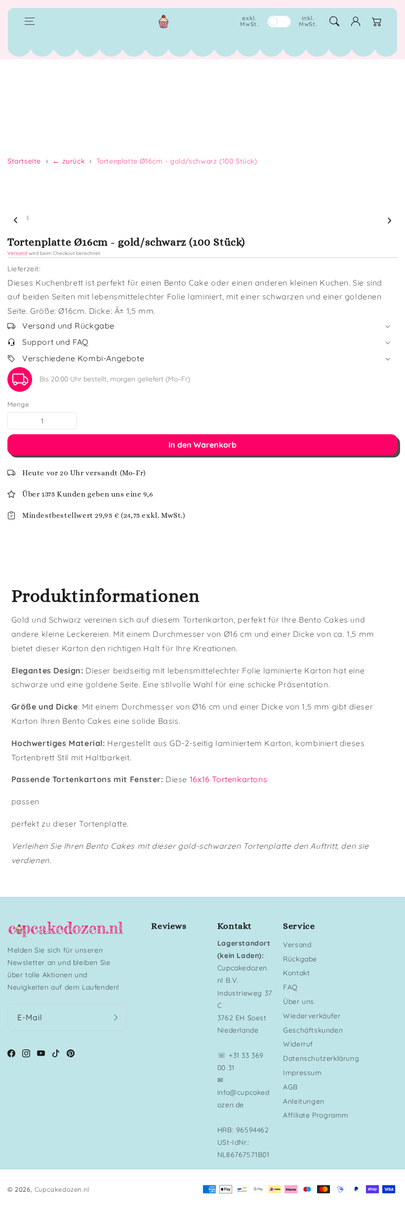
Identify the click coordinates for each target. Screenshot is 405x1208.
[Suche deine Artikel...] (334, 21)
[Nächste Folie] (389, 220)
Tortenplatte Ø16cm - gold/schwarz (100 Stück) (176, 161)
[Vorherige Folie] (15, 220)
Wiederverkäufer (311, 1015)
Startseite (24, 161)
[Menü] (29, 21)
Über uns (298, 1001)
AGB (290, 1087)
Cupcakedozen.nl (62, 1189)
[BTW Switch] (279, 21)
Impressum (302, 1072)
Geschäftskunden (313, 1030)
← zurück (68, 161)
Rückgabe (300, 959)
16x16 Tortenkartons (228, 779)
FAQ (290, 987)
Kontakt (296, 972)
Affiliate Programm (316, 1115)
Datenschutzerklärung (321, 1058)
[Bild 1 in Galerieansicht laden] (28, 217)
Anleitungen (303, 1101)
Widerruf (298, 1044)
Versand (17, 253)
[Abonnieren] (115, 1017)
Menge (18, 404)
